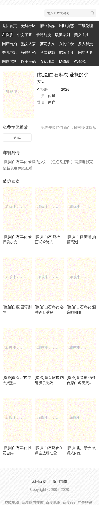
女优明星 (47, 61)
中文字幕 (24, 34)
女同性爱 (66, 43)
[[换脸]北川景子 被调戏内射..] (81, 420)
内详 (51, 95)
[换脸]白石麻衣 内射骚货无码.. (49, 380)
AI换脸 (7, 34)
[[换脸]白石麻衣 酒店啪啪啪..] (81, 279)
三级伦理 (85, 25)
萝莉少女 (47, 43)
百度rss (69, 502)
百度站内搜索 (32, 502)
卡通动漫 (43, 34)
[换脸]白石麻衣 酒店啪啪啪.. (81, 309)
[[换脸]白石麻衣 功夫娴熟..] (17, 350)
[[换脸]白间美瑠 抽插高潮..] (81, 209)
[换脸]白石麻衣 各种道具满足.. (49, 309)
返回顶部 (60, 481)
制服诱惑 (66, 25)
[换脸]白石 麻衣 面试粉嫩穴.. (47, 239)
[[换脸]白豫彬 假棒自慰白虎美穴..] (81, 350)
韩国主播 (66, 52)
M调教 (64, 61)
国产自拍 (9, 43)
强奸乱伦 (28, 52)
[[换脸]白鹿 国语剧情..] (17, 279)
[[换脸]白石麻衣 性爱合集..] (17, 420)
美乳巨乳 (9, 52)
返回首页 (9, 25)
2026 (65, 89)
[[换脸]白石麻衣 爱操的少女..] (18, 94)
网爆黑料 (9, 61)
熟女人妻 (28, 43)
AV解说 (80, 61)
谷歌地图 (11, 502)
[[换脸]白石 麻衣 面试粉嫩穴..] (49, 209)
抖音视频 (47, 52)
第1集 (17, 137)
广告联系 (85, 502)
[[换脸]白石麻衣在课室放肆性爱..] (49, 420)
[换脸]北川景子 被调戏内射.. (81, 450)
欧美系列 (62, 34)
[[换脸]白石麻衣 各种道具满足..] (49, 279)
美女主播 (81, 34)
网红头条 (85, 52)
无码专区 (28, 25)
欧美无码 (28, 61)
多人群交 (85, 43)
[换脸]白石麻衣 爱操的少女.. (17, 239)
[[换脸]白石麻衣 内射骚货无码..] (49, 350)
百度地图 (53, 502)
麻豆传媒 (47, 25)
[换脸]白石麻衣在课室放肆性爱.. (49, 450)
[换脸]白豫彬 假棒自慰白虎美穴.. (81, 380)
